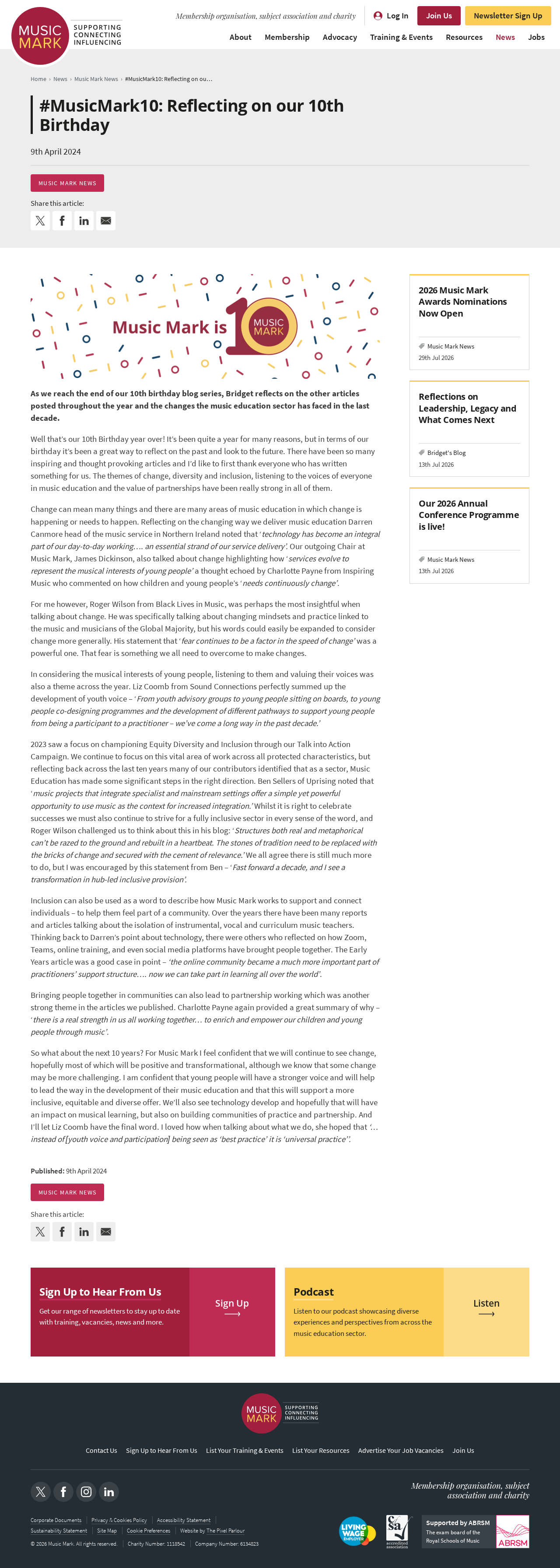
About (241, 37)
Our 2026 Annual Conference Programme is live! (469, 514)
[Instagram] (86, 1492)
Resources (464, 37)
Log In (398, 15)
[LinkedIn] (109, 1492)
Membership (287, 37)
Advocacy (340, 37)
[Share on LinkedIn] (84, 220)
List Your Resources (321, 1450)
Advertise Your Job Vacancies (401, 1450)
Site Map (107, 1530)
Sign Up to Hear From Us (161, 1450)
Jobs (536, 37)
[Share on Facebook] (62, 220)
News (505, 37)
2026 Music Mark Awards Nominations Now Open (463, 301)
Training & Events (401, 37)
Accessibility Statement (183, 1520)
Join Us (439, 15)
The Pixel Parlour (225, 1530)
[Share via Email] (106, 220)
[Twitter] (41, 1492)
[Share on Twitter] (40, 220)
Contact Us (101, 1450)
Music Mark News (67, 183)
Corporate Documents (56, 1520)
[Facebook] (63, 1492)
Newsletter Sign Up (508, 15)
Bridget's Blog (446, 452)
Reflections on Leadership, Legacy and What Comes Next (467, 408)
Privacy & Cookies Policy (119, 1520)
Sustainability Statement (59, 1530)
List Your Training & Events (245, 1450)
